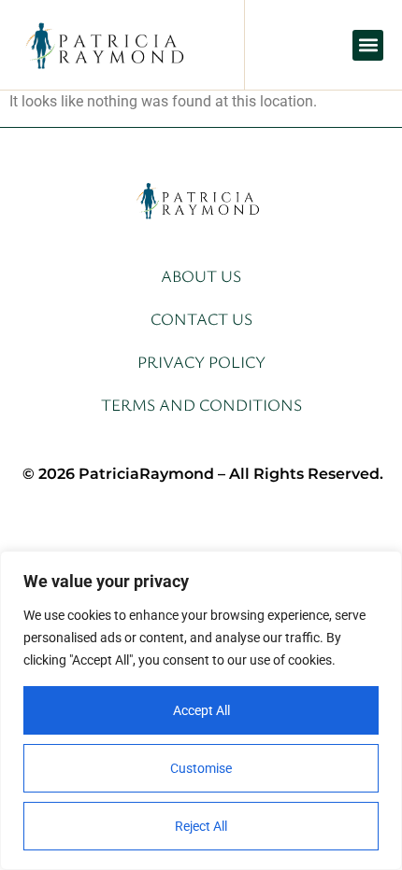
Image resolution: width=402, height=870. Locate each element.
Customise (201, 768)
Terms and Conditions (201, 404)
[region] (201, 710)
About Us (201, 275)
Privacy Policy (201, 361)
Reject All (201, 826)
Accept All (201, 710)
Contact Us (201, 318)
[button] (367, 45)
